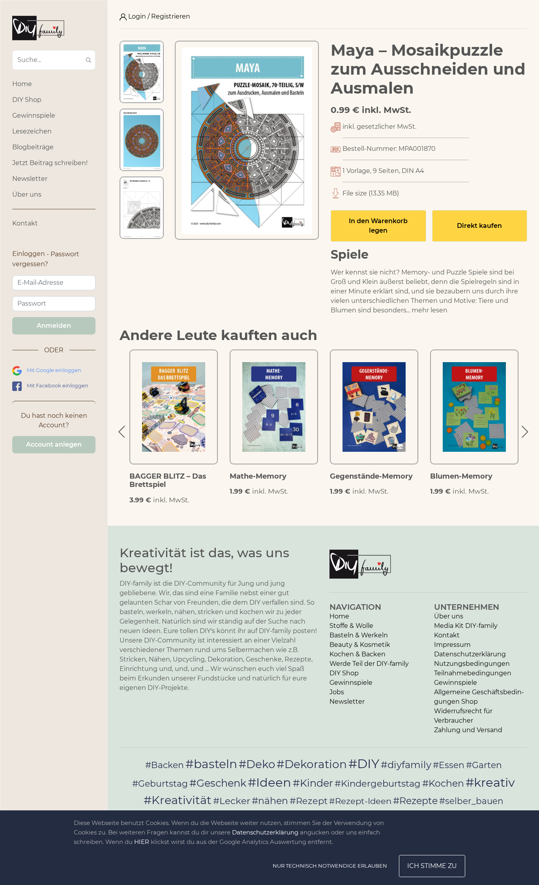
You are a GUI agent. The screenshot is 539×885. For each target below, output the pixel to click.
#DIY (363, 763)
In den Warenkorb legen (378, 225)
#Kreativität (177, 800)
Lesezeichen (32, 131)
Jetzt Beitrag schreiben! (50, 163)
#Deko (257, 764)
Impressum (452, 644)
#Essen (448, 765)
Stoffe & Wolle (351, 625)
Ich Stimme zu (432, 866)
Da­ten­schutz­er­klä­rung (470, 654)
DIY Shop (26, 99)
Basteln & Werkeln (358, 635)
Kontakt (25, 223)
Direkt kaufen (479, 225)
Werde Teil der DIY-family (369, 663)
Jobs (336, 692)
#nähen (270, 800)
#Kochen (443, 783)
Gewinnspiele (33, 115)
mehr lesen (429, 310)
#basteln (211, 764)
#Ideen (269, 782)
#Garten (484, 765)
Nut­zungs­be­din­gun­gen (472, 663)
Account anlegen (54, 444)
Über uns (26, 194)
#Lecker (231, 800)
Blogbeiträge (33, 147)
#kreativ (490, 782)
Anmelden (54, 325)
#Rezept (309, 800)
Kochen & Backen (357, 654)
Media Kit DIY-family (466, 625)
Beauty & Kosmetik (359, 644)
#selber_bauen (471, 801)
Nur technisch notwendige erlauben (330, 865)
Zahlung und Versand (468, 730)
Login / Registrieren (158, 16)
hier (141, 842)
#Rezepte (415, 800)
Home (22, 84)
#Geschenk (217, 783)
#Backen (164, 765)
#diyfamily (406, 764)
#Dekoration (312, 764)
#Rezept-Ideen (360, 801)
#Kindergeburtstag (378, 783)
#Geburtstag (160, 783)
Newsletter (29, 178)
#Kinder (313, 783)
